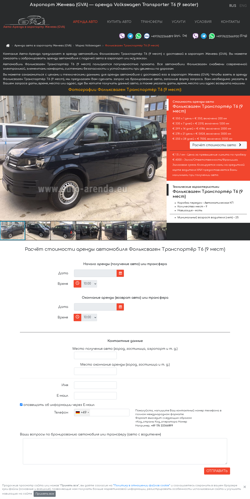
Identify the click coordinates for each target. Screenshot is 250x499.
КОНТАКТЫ (230, 22)
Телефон (61, 412)
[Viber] (122, 35)
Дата (63, 273)
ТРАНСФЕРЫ (151, 22)
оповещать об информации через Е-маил (58, 405)
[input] (95, 273)
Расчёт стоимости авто (214, 145)
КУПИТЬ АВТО (119, 22)
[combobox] (82, 412)
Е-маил (62, 395)
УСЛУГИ (178, 22)
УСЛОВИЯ (203, 22)
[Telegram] (130, 35)
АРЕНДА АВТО (85, 22)
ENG (242, 6)
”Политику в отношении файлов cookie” (141, 485)
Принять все (44, 493)
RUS (232, 6)
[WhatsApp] (138, 35)
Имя (65, 385)
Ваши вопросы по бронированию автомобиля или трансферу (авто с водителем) (90, 434)
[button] (38, 230)
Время (63, 284)
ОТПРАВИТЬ (217, 471)
